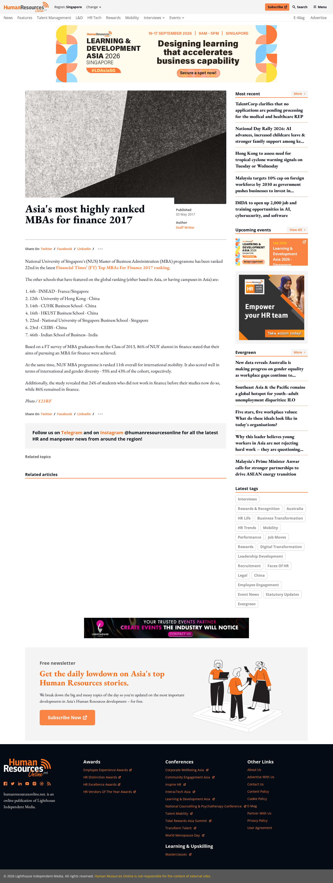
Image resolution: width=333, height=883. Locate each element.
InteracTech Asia (180, 792)
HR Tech (94, 17)
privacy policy (257, 820)
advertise (319, 17)
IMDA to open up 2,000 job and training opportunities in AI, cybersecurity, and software (266, 209)
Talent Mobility (179, 813)
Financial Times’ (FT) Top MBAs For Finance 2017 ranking (112, 267)
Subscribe (278, 8)
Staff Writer (185, 227)
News (8, 17)
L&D (79, 17)
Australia (295, 508)
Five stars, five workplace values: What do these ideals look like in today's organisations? (266, 418)
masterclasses (178, 854)
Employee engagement (258, 584)
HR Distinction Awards (100, 777)
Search (302, 7)
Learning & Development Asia (188, 799)
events (175, 17)
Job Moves (277, 537)
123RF (44, 401)
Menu (322, 7)
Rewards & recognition (259, 508)
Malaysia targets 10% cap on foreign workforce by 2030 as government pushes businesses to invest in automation (269, 184)
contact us (255, 784)
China (259, 575)
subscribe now (71, 719)
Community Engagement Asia (188, 777)
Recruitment (249, 565)
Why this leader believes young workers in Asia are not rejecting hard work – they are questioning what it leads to (267, 443)
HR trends (247, 527)
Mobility (132, 17)
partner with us (259, 813)
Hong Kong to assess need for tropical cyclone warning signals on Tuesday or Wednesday (268, 159)
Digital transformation (281, 546)
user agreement (259, 828)
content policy (258, 791)
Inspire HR (175, 784)
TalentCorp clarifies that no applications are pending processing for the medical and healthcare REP (269, 110)
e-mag (252, 806)
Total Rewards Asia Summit (186, 821)
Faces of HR (278, 565)
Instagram (111, 432)
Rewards (113, 17)
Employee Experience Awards (105, 770)
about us (254, 770)
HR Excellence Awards (100, 784)
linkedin (84, 249)
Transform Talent (180, 828)
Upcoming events (268, 230)
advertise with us (260, 777)
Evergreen (268, 352)
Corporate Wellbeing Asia (185, 770)
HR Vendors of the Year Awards (107, 792)
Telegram (71, 432)
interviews (152, 17)
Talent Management (54, 17)
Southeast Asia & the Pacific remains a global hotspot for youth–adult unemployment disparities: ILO (270, 393)
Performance (249, 537)
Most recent (268, 93)
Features (24, 17)
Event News (248, 594)
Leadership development (260, 556)
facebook (64, 249)
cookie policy (257, 799)
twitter (46, 249)
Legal (242, 575)
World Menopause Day (183, 835)
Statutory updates (282, 594)
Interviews (247, 499)
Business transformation (280, 518)
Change (92, 7)
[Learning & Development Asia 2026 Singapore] (166, 53)
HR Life (244, 518)
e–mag (299, 17)
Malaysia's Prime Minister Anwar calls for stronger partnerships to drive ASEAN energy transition (267, 467)
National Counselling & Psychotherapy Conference (204, 806)
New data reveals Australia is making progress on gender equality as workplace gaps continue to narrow (269, 368)
